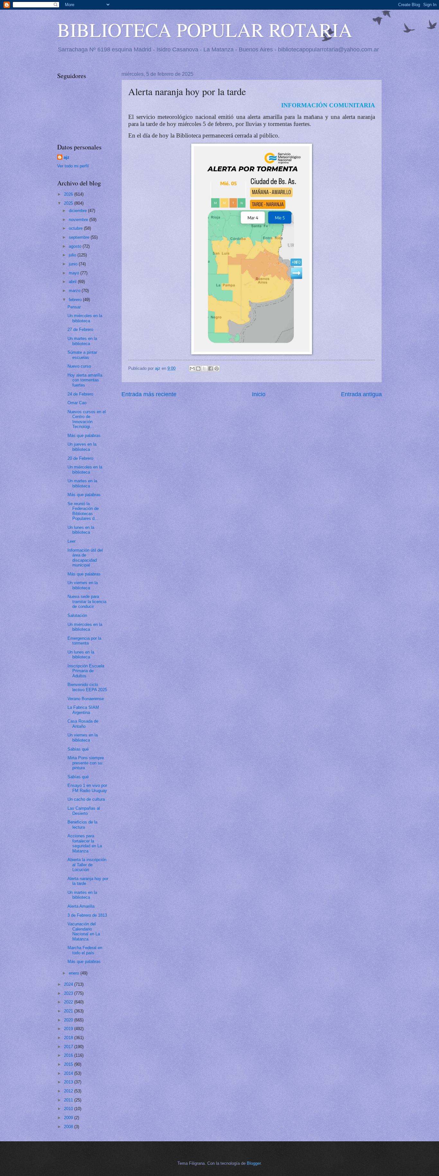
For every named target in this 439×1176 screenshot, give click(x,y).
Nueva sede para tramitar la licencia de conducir (86, 601)
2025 (69, 203)
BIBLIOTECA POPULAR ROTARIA (204, 29)
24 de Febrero (80, 394)
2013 (69, 1082)
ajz (66, 157)
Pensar (74, 307)
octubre (76, 228)
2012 (69, 1091)
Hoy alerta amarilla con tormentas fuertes (84, 380)
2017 (69, 1046)
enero (74, 973)
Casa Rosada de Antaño (82, 723)
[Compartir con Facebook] (210, 368)
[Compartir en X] (204, 368)
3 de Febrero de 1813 (87, 915)
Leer (71, 541)
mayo (74, 273)
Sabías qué (78, 749)
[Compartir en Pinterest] (216, 368)
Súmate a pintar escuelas (82, 355)
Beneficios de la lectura (82, 824)
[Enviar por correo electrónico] (192, 368)
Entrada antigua (361, 394)
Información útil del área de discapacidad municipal (85, 557)
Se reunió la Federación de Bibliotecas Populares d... (83, 511)
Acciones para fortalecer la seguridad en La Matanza (84, 843)
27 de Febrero (80, 329)
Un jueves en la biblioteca (81, 446)
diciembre (78, 210)
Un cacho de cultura (86, 799)
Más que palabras (84, 435)
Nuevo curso (79, 366)
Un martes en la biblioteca (82, 341)
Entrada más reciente (148, 394)
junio (74, 264)
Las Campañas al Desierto (83, 810)
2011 (69, 1100)
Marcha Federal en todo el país (84, 950)
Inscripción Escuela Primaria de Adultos (85, 671)
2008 (69, 1126)
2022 (69, 1002)
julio (73, 255)
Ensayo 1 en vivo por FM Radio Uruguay (87, 788)
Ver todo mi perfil (73, 166)
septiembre (80, 237)
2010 (69, 1108)
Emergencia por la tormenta (84, 641)
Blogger (254, 1163)
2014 (69, 1073)
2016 (69, 1055)
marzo (75, 290)
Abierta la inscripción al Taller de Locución (86, 864)
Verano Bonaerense (85, 698)
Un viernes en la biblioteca (82, 585)
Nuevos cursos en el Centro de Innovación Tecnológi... (86, 419)
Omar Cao (76, 402)
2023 (69, 993)
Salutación (77, 615)
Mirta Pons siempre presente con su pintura (85, 762)
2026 (69, 194)
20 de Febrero (80, 458)
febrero (76, 299)
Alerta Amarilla (80, 906)
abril (73, 281)
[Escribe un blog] (198, 368)
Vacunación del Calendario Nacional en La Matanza (83, 931)
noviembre (79, 219)
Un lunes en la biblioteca (80, 530)
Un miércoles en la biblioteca (84, 318)
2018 (69, 1037)
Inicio (258, 394)
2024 (69, 984)
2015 (69, 1064)
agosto (76, 246)
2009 (69, 1117)
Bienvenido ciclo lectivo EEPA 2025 (87, 687)
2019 (69, 1028)
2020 (69, 1020)
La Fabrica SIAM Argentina (83, 710)
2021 (69, 1011)
